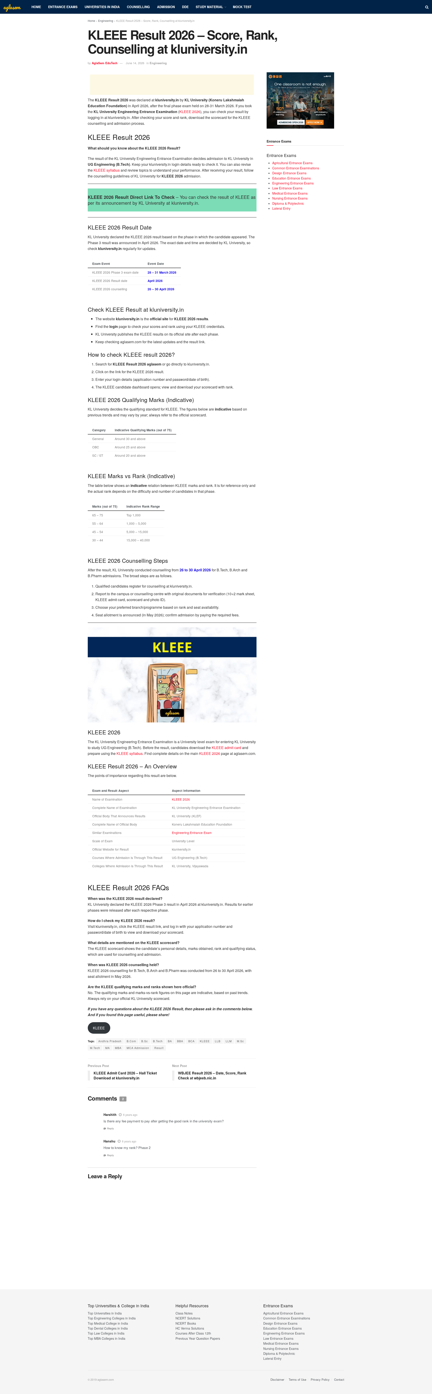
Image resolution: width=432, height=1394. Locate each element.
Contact (339, 1379)
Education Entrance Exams (291, 178)
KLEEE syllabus (107, 170)
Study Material (209, 7)
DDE (185, 7)
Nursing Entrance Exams (290, 198)
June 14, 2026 (135, 63)
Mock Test (242, 7)
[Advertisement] (172, 85)
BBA (180, 1041)
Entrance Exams (62, 7)
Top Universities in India (105, 1313)
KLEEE (99, 1028)
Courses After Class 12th (193, 1333)
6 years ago (130, 1115)
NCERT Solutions (188, 1318)
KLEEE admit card (226, 747)
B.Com (131, 1041)
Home (36, 7)
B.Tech (158, 1041)
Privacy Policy (320, 1379)
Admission (166, 7)
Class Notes (184, 1313)
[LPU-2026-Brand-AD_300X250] (300, 100)
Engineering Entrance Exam (192, 832)
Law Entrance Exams (287, 188)
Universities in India (102, 7)
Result (159, 1048)
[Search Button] (427, 7)
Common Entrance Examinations (295, 168)
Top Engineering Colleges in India (112, 1318)
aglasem (11, 7)
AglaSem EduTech (104, 63)
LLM (229, 1041)
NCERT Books (186, 1323)
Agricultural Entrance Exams (292, 163)
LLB (217, 1041)
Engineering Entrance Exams (293, 183)
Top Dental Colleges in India (108, 1328)
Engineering (105, 21)
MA (107, 1048)
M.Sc (240, 1041)
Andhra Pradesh (110, 1041)
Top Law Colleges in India (106, 1333)
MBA (118, 1048)
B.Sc (144, 1041)
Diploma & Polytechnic (288, 203)
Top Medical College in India (108, 1323)
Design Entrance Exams (289, 173)
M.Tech (95, 1048)
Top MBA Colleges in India (106, 1338)
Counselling (138, 7)
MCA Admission (138, 1048)
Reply (110, 1128)
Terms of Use (297, 1379)
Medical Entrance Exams (290, 193)
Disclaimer (277, 1379)
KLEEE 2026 (189, 111)
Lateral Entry (281, 208)
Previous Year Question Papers (198, 1338)
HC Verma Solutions (190, 1328)
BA (170, 1041)
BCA (191, 1041)
